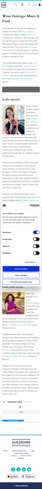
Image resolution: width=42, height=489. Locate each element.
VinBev (7, 350)
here (14, 328)
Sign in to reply (13, 420)
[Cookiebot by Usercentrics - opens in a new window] (29, 205)
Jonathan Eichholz (30, 66)
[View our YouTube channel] (29, 469)
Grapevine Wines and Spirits (16, 356)
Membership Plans (19, 451)
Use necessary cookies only (21, 282)
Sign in (35, 5)
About (5, 451)
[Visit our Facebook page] (13, 469)
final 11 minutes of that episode (17, 325)
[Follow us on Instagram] (24, 469)
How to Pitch (26, 456)
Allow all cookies (21, 269)
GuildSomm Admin (15, 402)
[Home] (4, 5)
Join (28, 5)
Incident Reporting (21, 453)
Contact (14, 456)
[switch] (36, 239)
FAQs (33, 451)
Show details (30, 262)
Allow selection (21, 275)
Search (15, 5)
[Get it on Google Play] (28, 476)
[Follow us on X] (18, 469)
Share (21, 412)
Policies (21, 458)
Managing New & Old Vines (22, 79)
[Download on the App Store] (13, 476)
